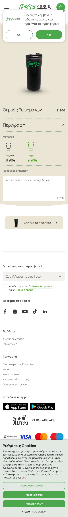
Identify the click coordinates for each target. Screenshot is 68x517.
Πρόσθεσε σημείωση (15, 170)
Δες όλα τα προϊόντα (37, 223)
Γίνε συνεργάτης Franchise (18, 364)
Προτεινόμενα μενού (15, 384)
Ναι (49, 34)
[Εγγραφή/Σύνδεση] (49, 7)
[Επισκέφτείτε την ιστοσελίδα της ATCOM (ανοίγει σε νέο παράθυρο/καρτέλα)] (34, 511)
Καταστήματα (11, 374)
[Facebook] (5, 311)
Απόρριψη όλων (34, 494)
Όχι (19, 34)
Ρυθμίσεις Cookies (32, 485)
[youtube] (24, 311)
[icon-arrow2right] (60, 276)
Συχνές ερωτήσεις (13, 339)
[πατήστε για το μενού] (6, 7)
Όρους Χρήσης (24, 290)
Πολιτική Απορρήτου (41, 286)
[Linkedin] (45, 311)
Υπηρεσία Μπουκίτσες (16, 379)
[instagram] (14, 311)
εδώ (24, 477)
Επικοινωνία (10, 344)
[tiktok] (34, 311)
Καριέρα (8, 369)
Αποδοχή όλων (34, 503)
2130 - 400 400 (43, 420)
